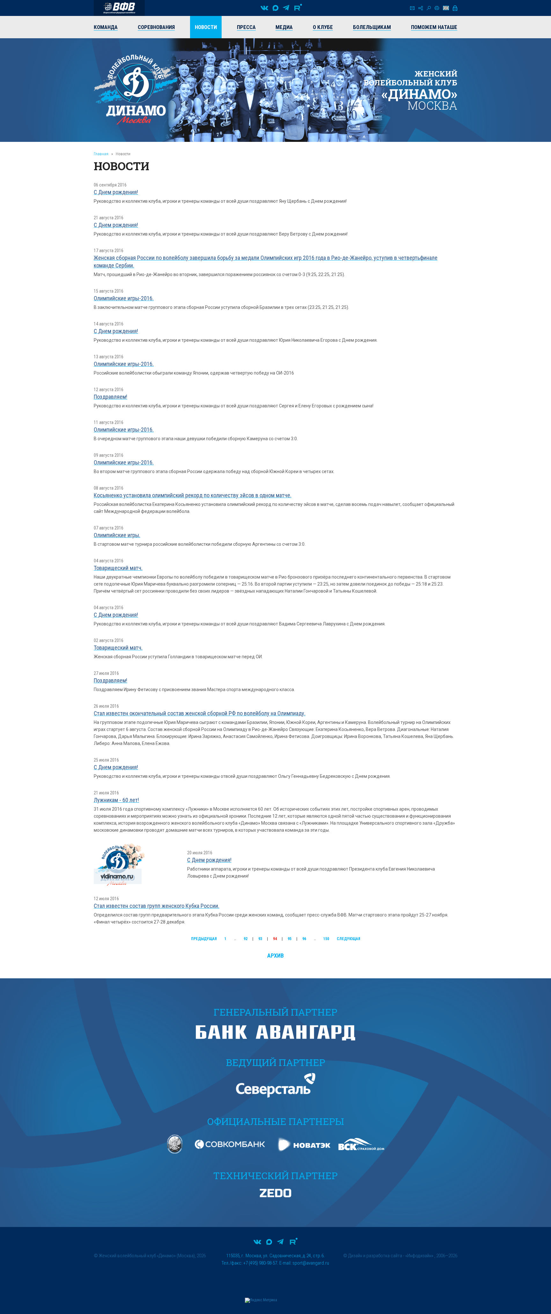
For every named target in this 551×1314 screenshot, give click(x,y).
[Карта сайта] (420, 8)
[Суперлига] (119, 8)
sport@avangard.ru (310, 1263)
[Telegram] (286, 8)
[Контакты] (412, 8)
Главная (101, 153)
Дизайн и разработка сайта (375, 1256)
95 (289, 939)
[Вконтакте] (264, 8)
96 (304, 939)
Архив (275, 955)
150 (326, 939)
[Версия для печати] (437, 8)
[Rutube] (298, 8)
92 (245, 939)
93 (260, 939)
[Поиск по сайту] (429, 8)
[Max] (275, 8)
